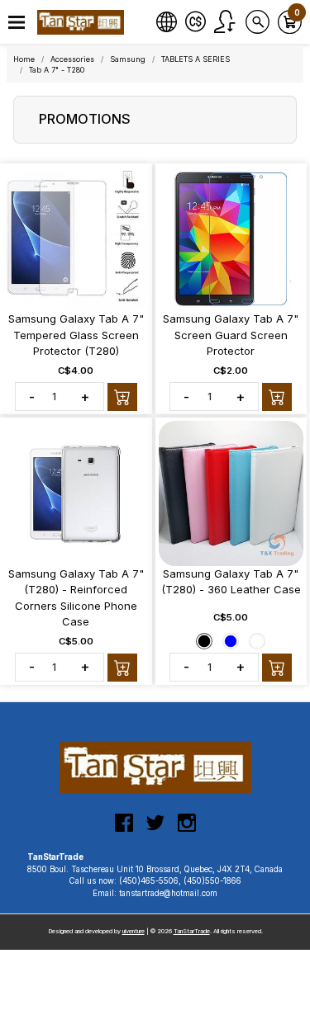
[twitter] (155, 829)
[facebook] (124, 829)
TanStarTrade (192, 931)
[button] (16, 23)
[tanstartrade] (82, 22)
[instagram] (187, 829)
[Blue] (230, 641)
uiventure (133, 931)
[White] (257, 641)
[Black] (204, 641)
